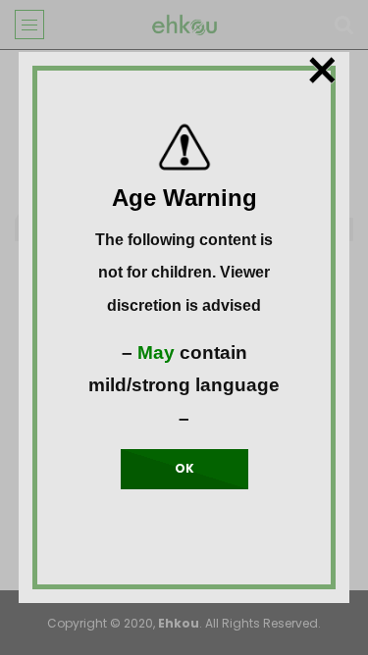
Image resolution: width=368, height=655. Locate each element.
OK (184, 468)
